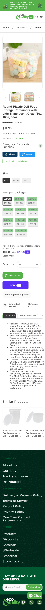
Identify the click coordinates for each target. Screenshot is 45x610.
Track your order (15, 476)
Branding (9, 555)
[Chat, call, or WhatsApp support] (31, 17)
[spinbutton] (29, 264)
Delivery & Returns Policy (22, 495)
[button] (40, 146)
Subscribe (34, 587)
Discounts (10, 539)
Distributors (11, 481)
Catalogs (9, 544)
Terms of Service (15, 500)
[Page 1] (15, 97)
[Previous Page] (6, 98)
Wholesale (10, 550)
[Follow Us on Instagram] (39, 602)
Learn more (8, 256)
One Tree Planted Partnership (16, 519)
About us (9, 465)
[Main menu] (4, 17)
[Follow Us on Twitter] (31, 602)
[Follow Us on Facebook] (23, 602)
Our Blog (9, 470)
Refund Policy (13, 506)
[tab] (15, 97)
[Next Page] (39, 98)
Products (22, 27)
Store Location (14, 561)
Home (5, 27)
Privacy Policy (13, 511)
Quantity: (8, 264)
